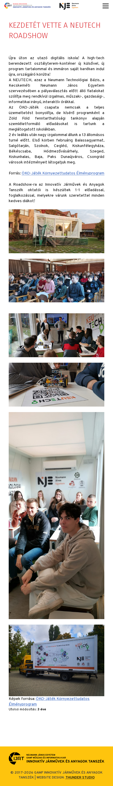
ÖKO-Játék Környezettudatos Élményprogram (63, 173)
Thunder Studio (80, 777)
